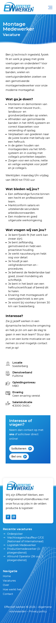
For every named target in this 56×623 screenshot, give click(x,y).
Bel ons (16, 456)
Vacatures (9, 580)
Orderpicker (15, 533)
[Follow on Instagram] (13, 517)
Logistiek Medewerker (21, 545)
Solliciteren (18, 448)
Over (6, 585)
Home (7, 576)
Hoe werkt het (12, 589)
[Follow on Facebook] (8, 517)
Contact (8, 594)
